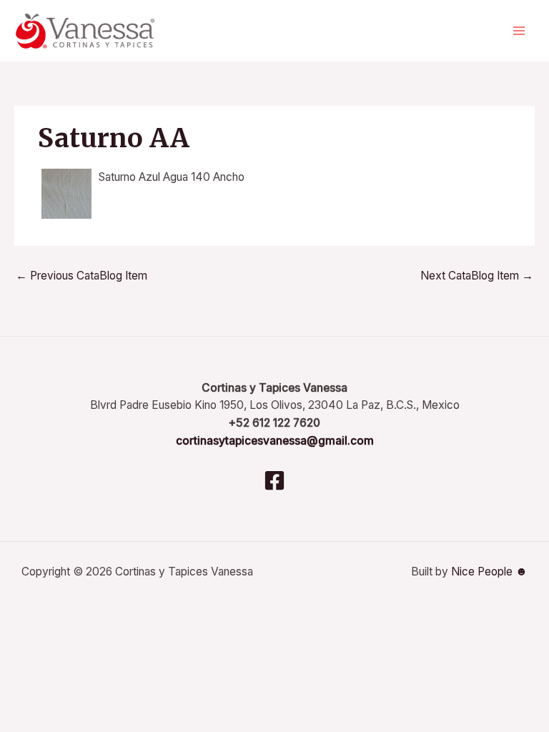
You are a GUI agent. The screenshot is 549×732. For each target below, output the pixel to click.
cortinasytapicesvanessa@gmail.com (275, 440)
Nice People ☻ (489, 571)
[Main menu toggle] (519, 31)
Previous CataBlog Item (81, 275)
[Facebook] (274, 480)
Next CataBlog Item (476, 275)
